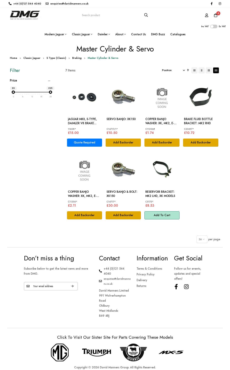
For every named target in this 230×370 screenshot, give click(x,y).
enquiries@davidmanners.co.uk (69, 4)
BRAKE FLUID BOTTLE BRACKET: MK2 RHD (198, 121)
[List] (194, 70)
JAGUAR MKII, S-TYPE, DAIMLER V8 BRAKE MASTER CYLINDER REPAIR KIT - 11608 (82, 121)
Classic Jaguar (31, 58)
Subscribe (72, 286)
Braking (77, 58)
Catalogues (177, 34)
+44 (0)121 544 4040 (27, 4)
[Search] (146, 15)
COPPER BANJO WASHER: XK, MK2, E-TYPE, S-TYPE (159, 121)
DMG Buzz (158, 34)
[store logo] (25, 15)
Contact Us (138, 34)
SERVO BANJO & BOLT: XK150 (122, 194)
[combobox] (115, 15)
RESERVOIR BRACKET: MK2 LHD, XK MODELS (160, 194)
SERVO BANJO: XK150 (121, 119)
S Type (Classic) (56, 58)
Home (13, 58)
